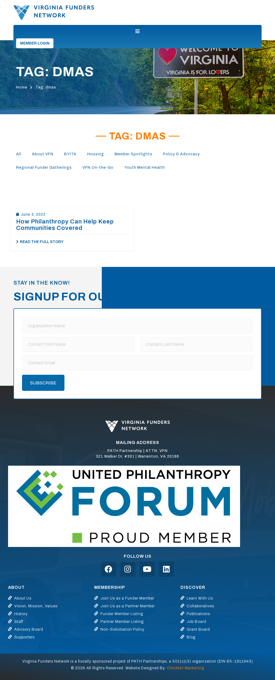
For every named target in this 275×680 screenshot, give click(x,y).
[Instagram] (127, 569)
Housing (95, 154)
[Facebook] (108, 569)
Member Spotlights (133, 154)
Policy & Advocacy (181, 154)
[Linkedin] (166, 569)
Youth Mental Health (144, 168)
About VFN (42, 154)
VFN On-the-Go (98, 168)
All (18, 154)
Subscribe (43, 383)
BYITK (70, 154)
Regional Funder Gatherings (44, 168)
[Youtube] (147, 569)
